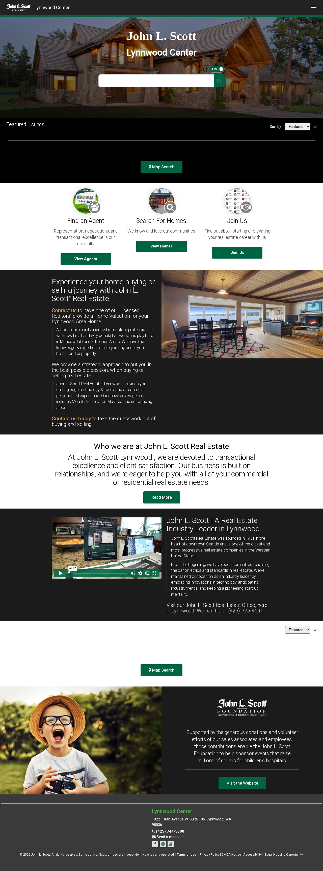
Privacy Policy (209, 854)
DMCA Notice (231, 854)
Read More (161, 497)
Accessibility (252, 854)
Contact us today (71, 419)
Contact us (64, 310)
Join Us (237, 252)
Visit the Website (242, 783)
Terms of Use (186, 854)
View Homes (161, 246)
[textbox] (156, 80)
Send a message (170, 837)
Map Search (162, 166)
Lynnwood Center (52, 7)
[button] (219, 80)
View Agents (85, 259)
